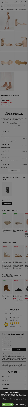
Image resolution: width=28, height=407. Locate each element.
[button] (14, 402)
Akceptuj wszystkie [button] (7, 404)
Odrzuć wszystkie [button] (20, 404)
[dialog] (14, 203)
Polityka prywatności (9, 400)
